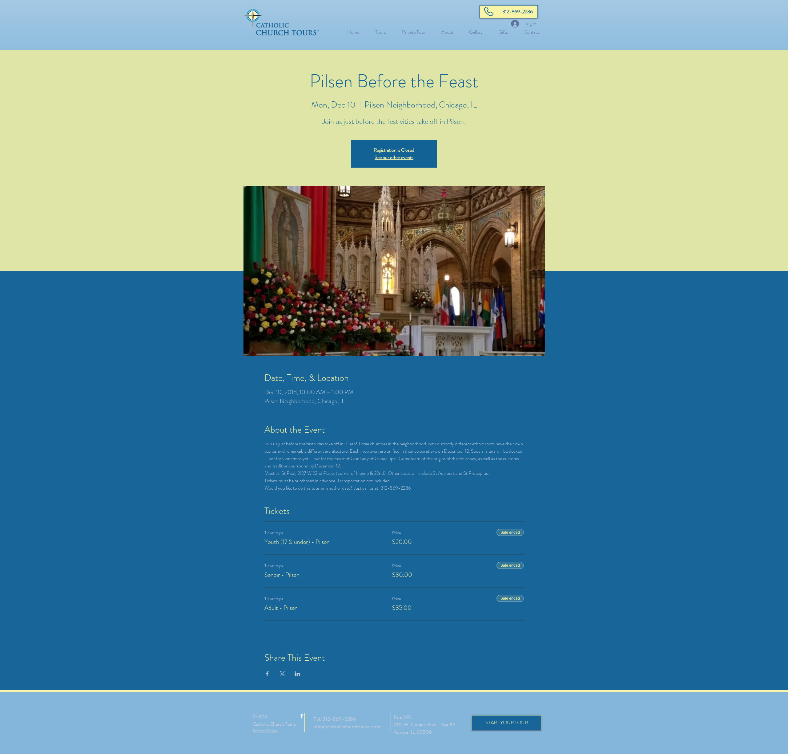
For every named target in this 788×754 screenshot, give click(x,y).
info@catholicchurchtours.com (347, 726)
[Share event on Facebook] (267, 673)
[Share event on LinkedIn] (297, 673)
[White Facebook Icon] (302, 716)
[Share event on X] (282, 673)
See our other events (394, 157)
